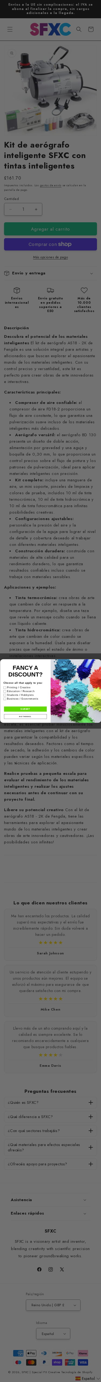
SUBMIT (25, 709)
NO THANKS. (25, 717)
